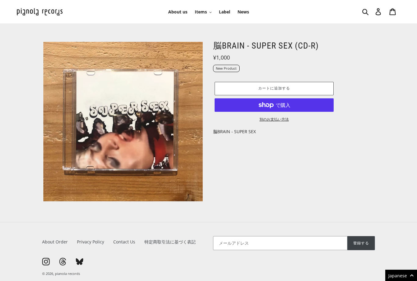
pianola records (67, 273)
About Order (55, 242)
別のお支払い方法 (274, 119)
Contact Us (124, 242)
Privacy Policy (90, 242)
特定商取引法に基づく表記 (170, 242)
